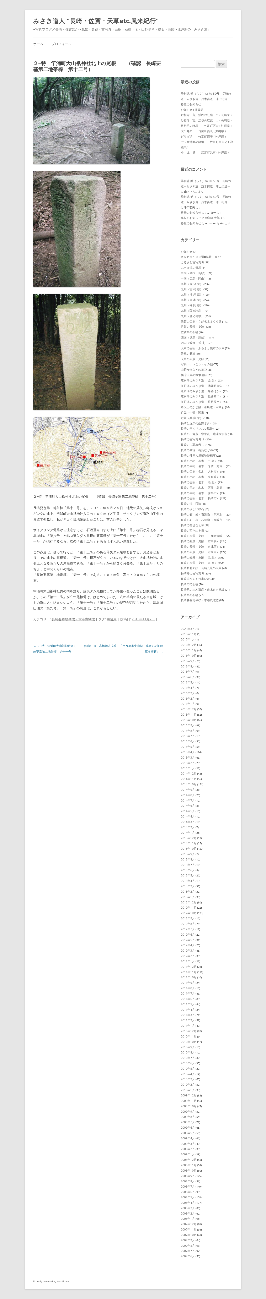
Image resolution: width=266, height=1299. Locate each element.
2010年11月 (189, 1036)
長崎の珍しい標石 (192, 509)
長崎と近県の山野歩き (195, 423)
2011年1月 (188, 1026)
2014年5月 (188, 811)
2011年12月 (189, 967)
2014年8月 (188, 795)
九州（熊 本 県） (192, 300)
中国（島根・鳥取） (194, 273)
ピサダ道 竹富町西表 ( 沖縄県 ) (203, 136)
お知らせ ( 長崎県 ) (193, 110)
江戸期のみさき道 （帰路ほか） (201, 391)
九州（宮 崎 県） (192, 289)
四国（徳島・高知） (194, 337)
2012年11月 (189, 907)
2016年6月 (188, 677)
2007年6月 (188, 1256)
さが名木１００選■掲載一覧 (199, 257)
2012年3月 (188, 950)
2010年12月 (189, 1031)
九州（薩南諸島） (192, 311)
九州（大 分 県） (192, 284)
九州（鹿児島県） (192, 316)
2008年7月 (188, 1186)
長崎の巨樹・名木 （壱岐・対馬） (203, 466)
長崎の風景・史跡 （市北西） (200, 547)
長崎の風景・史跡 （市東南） (200, 552)
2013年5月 (188, 875)
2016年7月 (188, 671)
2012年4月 (188, 945)
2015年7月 (188, 736)
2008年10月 (189, 1170)
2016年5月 (188, 682)
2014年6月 (188, 806)
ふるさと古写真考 (192, 262)
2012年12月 (189, 902)
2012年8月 (188, 924)
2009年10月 (189, 1106)
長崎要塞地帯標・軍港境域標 (73, 619)
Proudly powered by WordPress (51, 1281)
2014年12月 (189, 773)
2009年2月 (188, 1149)
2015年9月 (188, 725)
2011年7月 (188, 993)
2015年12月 (189, 709)
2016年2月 (188, 698)
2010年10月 (189, 1042)
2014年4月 (188, 816)
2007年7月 (188, 1251)
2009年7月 (188, 1122)
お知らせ (186, 252)
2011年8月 (188, 988)
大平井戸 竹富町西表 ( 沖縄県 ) (203, 131)
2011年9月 (188, 983)
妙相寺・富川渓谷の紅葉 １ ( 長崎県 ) (206, 120)
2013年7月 (188, 865)
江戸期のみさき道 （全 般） (199, 380)
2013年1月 (188, 897)
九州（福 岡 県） (192, 305)
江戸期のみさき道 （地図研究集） (203, 386)
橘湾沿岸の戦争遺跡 (194, 375)
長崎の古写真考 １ (193, 439)
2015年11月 (189, 714)
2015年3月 (188, 757)
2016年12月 (189, 645)
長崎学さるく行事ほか (195, 579)
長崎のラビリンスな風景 (197, 428)
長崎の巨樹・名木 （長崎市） (200, 498)
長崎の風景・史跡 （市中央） (200, 541)
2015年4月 (188, 752)
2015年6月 (188, 741)
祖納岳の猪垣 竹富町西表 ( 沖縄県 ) (206, 126)
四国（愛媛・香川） (194, 343)
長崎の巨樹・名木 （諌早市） (200, 493)
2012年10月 (189, 913)
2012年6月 (188, 934)
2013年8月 (188, 859)
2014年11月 (189, 779)
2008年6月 (188, 1192)
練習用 (112, 619)
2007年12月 (189, 1224)
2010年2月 (188, 1084)
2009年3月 (188, 1144)
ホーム (38, 44)
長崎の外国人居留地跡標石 (198, 455)
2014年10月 (189, 784)
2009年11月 (189, 1101)
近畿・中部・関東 (192, 412)
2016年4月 (188, 688)
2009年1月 (188, 1154)
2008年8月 (188, 1181)
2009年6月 (188, 1127)
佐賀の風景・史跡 (192, 327)
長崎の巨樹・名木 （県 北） (199, 482)
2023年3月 (188, 629)
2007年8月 (188, 1246)
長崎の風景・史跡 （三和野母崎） (203, 536)
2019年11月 (189, 634)
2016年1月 (188, 704)
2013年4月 (188, 881)
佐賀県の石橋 (189, 332)
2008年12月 (189, 1160)
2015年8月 (188, 731)
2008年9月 (188, 1176)
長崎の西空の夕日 (192, 531)
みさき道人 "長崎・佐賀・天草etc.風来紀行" (96, 20)
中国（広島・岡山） (194, 278)
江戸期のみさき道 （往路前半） (201, 396)
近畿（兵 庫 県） (192, 418)
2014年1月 (188, 833)
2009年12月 (189, 1095)
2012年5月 (188, 940)
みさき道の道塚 (191, 268)
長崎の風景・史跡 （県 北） (199, 557)
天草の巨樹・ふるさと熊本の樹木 (202, 348)
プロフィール (61, 44)
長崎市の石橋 (189, 584)
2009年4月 (188, 1138)
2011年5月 (188, 1004)
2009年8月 (188, 1117)
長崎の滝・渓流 (191, 504)
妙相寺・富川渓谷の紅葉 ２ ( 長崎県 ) (206, 115)
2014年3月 (188, 822)
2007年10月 (189, 1235)
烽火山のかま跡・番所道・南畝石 (202, 407)
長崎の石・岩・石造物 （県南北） (203, 514)
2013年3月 (188, 886)
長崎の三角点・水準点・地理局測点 (204, 434)
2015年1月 (188, 768)
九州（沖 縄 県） (192, 294)
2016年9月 (188, 661)
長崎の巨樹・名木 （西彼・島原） (203, 488)
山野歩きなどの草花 (194, 369)
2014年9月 (188, 790)
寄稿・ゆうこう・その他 (197, 364)
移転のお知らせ (191, 104)
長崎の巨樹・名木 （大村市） (200, 471)
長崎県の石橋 (189, 595)
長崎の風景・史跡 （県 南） (199, 563)
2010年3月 (188, 1079)
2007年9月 (188, 1240)
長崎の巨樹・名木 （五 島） (199, 461)
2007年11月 (189, 1229)
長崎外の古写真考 (192, 573)
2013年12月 (189, 838)
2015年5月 (188, 747)
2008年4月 (188, 1203)
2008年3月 (188, 1208)
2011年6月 (188, 999)
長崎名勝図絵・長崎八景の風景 (201, 568)
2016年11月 (189, 650)
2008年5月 (188, 1197)
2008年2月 (188, 1213)
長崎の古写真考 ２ (193, 445)
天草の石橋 (188, 354)
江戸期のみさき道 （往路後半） (201, 402)
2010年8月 (188, 1052)
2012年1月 (188, 961)
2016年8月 (188, 666)
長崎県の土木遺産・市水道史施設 (202, 589)
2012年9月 (188, 918)
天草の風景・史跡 (192, 359)
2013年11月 (189, 843)
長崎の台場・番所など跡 (197, 450)
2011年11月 (189, 972)
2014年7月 (188, 800)
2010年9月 (188, 1047)
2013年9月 (188, 854)
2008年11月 (189, 1165)
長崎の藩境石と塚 (192, 525)
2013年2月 (188, 891)
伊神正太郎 (212, 218)
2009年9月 (188, 1111)
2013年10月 (189, 849)
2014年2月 (188, 827)
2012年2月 (188, 956)
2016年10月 (189, 655)
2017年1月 (188, 639)
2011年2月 (188, 1020)
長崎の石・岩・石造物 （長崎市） (203, 520)
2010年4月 (188, 1074)
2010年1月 (188, 1090)
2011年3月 (188, 1015)
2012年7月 (188, 929)
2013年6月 (188, 870)
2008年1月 (188, 1219)
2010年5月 (188, 1068)
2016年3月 (188, 693)
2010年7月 (188, 1058)
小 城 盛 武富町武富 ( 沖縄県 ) (205, 152)
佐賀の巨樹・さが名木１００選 (201, 321)
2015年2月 (188, 763)
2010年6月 (188, 1063)
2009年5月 (188, 1133)
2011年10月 (189, 977)
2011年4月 (188, 1010)
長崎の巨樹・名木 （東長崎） (200, 477)
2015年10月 (189, 720)
